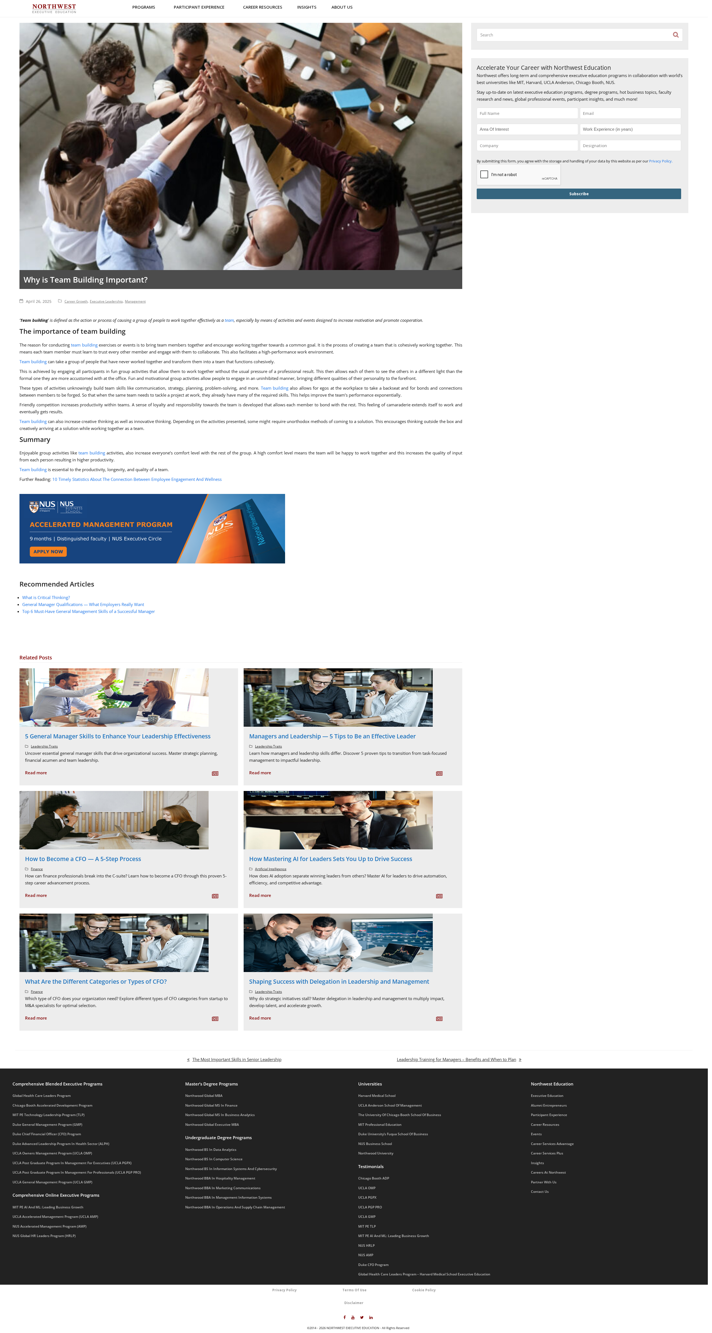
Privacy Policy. (93, 74)
